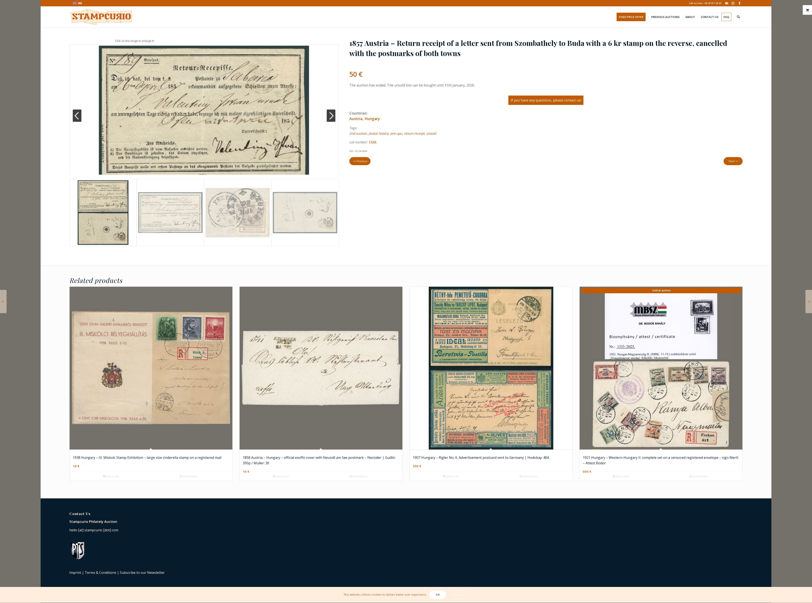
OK (438, 595)
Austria (355, 118)
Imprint (75, 572)
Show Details (190, 476)
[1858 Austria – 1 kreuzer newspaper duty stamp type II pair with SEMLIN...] (808, 301)
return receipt (414, 133)
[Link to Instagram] (733, 3)
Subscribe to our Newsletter (142, 572)
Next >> (733, 161)
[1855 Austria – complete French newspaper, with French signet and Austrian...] (3, 301)
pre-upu (396, 133)
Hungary (372, 118)
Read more (622, 476)
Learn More (457, 595)
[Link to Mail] (727, 3)
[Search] (738, 16)
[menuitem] (632, 16)
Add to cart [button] (112, 476)
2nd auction (358, 133)
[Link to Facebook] (739, 3)
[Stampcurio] (101, 16)
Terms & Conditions (100, 572)
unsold (431, 133)
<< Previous (360, 161)
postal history (379, 133)
